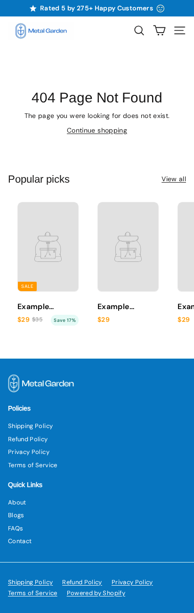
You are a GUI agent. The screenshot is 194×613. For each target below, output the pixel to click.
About (17, 502)
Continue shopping (97, 130)
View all (174, 179)
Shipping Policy (30, 426)
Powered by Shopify (96, 593)
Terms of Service (32, 465)
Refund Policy (28, 439)
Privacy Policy (28, 452)
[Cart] (159, 30)
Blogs (16, 515)
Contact (20, 541)
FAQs (15, 528)
